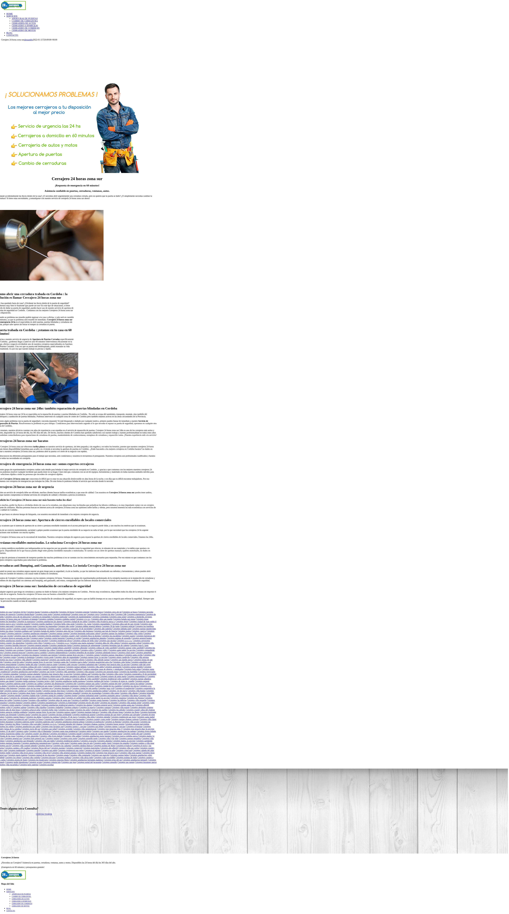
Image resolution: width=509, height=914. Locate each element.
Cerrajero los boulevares (38, 760)
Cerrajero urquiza (44, 698)
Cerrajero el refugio (92, 750)
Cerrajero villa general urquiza (63, 753)
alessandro (28, 40)
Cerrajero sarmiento (144, 741)
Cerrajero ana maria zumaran (82, 643)
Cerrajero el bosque (134, 726)
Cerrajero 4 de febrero (38, 679)
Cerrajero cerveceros (141, 641)
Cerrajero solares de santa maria (113, 676)
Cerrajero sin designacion (54, 683)
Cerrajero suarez (128, 636)
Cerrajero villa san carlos (128, 748)
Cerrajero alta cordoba (31, 757)
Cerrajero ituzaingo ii (62, 688)
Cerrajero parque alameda (29, 674)
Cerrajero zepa (146, 624)
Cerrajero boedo (70, 695)
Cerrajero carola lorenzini (54, 638)
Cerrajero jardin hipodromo (16, 762)
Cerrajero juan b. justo (139, 645)
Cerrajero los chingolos (36, 629)
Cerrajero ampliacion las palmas (122, 731)
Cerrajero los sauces (39, 714)
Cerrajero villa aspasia (85, 672)
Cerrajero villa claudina (36, 707)
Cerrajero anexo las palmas (133, 683)
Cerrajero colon (58, 698)
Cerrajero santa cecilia (133, 655)
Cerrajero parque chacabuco (112, 655)
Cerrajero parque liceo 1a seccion (93, 657)
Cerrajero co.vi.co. (49, 724)
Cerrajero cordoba (46, 619)
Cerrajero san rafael (49, 729)
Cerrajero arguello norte (88, 738)
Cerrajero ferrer (122, 621)
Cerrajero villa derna (129, 695)
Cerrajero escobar (46, 765)
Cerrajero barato (33, 612)
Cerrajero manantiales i (101, 624)
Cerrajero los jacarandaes (90, 693)
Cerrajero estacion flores (59, 760)
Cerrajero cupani (19, 629)
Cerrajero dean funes (26, 693)
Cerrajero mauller (33, 750)
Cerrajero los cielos (66, 710)
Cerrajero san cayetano (14, 650)
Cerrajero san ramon (125, 762)
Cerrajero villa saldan (72, 736)
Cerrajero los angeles (120, 743)
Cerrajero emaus (31, 650)
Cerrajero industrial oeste (88, 695)
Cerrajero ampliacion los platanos (50, 693)
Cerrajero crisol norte (126, 652)
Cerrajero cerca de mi (113, 612)
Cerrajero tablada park (122, 629)
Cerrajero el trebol (86, 686)
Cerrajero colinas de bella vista (85, 641)
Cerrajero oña (70, 683)
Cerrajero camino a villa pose (142, 743)
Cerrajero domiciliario (25, 614)
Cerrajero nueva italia (78, 662)
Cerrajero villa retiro (86, 717)
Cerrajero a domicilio (49, 612)
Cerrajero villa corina (134, 633)
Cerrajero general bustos (141, 638)
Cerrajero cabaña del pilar (143, 750)
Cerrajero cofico (87, 650)
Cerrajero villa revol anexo (22, 753)
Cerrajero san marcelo (100, 755)
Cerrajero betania (15, 703)
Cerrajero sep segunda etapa (106, 672)
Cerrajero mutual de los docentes (41, 755)
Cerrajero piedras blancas (82, 745)
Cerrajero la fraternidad (67, 703)
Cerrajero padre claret (102, 743)
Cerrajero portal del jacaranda (89, 762)
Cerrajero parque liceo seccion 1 (71, 655)
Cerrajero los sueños (99, 710)
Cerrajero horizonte (148, 712)
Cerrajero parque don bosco (53, 691)
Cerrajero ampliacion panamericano (36, 743)
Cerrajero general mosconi (14, 652)
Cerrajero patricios (14, 633)
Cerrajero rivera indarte (146, 731)
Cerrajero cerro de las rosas (29, 688)
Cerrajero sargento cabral (130, 643)
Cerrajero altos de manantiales (66, 657)
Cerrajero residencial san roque (40, 686)
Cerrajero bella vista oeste (64, 624)
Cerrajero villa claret (147, 719)
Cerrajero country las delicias (37, 734)
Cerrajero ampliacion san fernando (19, 741)
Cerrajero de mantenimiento (79, 617)
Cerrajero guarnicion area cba (99, 662)
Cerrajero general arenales (38, 645)
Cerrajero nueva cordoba (36, 652)
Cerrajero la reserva (87, 707)
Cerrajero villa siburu (75, 691)
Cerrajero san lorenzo (49, 655)
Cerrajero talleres (30, 703)
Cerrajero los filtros (12, 724)
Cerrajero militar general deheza (88, 626)
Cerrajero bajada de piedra (44, 631)
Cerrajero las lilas (98, 674)
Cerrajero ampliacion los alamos (49, 621)
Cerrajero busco (96, 612)
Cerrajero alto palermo (102, 629)
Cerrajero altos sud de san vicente (126, 624)
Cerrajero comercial (74, 748)
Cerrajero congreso (118, 698)
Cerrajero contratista (100, 617)
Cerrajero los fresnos (135, 698)
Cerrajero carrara (93, 655)
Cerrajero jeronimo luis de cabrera (115, 645)
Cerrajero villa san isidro (44, 741)
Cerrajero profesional (61, 614)
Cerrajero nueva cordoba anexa (125, 736)
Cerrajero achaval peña (30, 710)
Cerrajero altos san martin (101, 619)
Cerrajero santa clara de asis (81, 743)
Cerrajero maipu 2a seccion (124, 741)
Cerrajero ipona (23, 714)
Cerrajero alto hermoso (83, 631)
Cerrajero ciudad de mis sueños (85, 688)
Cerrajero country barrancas (53, 667)
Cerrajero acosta (35, 762)
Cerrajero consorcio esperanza (65, 686)
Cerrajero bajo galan (132, 669)
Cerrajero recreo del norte (88, 703)
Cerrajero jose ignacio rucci (107, 753)
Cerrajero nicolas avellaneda (59, 714)
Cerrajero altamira (104, 741)
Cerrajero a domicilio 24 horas (139, 617)
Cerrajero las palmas (50, 717)
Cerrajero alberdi (142, 705)
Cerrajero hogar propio (114, 724)
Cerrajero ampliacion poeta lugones (96, 736)
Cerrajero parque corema (58, 633)
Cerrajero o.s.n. (62, 643)
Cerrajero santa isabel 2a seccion (96, 698)
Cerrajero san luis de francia (105, 631)
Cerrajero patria (36, 638)
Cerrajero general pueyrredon (137, 724)
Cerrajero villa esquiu (121, 707)
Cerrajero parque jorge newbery (35, 641)
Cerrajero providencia (58, 734)
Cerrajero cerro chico (34, 643)
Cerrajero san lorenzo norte (25, 626)
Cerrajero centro (9, 657)
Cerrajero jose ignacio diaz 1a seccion (56, 674)
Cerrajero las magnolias (54, 719)
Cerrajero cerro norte (68, 738)
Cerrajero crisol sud (124, 750)
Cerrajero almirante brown (106, 652)
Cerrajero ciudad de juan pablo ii (142, 621)
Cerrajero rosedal (41, 669)
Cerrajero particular (59, 617)
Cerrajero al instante (29, 619)
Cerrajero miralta (14, 695)
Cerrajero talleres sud (81, 674)
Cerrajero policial (127, 626)
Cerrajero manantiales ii (137, 676)
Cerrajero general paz (13, 738)
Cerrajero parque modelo (132, 667)
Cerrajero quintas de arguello (119, 638)
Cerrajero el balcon (124, 745)
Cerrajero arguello (109, 762)
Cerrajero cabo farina (121, 662)
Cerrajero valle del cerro (140, 664)
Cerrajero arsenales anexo (109, 695)
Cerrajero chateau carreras (94, 724)
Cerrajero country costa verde (97, 719)
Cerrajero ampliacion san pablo (27, 726)
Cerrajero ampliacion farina (60, 645)
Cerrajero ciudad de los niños (75, 621)
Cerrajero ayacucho (88, 741)
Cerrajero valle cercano (67, 664)
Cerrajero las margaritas (47, 626)
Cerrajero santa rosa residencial (65, 731)
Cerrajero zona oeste (117, 617)
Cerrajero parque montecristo (144, 629)
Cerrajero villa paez (57, 669)
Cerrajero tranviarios (91, 748)
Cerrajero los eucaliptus (111, 636)
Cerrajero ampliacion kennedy (135, 760)
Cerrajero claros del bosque (17, 679)
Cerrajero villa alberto (129, 693)
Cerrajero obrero (78, 660)
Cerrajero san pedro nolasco (59, 679)
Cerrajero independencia (57, 652)
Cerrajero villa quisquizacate (85, 729)
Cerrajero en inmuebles (41, 617)
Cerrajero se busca (129, 612)
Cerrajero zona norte (43, 614)
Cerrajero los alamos (83, 705)
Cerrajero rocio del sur (30, 729)
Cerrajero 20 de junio (111, 626)
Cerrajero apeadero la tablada (73, 676)
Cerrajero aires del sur (64, 631)
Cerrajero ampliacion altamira (94, 638)
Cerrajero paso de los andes (25, 636)
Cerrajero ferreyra (45, 745)
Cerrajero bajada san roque (124, 619)
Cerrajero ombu (92, 676)
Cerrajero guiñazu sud (23, 631)
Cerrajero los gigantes (109, 703)
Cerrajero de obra (107, 614)
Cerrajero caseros (54, 629)
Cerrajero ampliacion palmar (96, 691)
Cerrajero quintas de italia (126, 757)
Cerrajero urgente (82, 612)
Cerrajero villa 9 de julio (108, 738)
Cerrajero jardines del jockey (98, 681)
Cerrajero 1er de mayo (117, 691)
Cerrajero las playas (130, 686)
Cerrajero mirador (102, 717)
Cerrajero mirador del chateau (70, 724)
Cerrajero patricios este (44, 722)
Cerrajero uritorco (71, 707)
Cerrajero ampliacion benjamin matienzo (86, 760)
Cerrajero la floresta (113, 722)
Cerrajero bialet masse (113, 734)
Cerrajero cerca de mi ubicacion (17, 617)
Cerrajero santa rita (61, 662)
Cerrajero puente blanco (15, 717)
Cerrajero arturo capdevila (119, 657)
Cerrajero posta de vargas (92, 734)
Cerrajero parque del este (110, 683)
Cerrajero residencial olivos (60, 641)
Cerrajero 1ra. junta (83, 624)
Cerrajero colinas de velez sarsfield (102, 648)
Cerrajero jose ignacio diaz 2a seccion (114, 664)
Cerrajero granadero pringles (68, 650)
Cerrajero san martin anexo (121, 660)
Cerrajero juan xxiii (106, 688)
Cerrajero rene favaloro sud (52, 726)
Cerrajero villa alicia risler (82, 757)
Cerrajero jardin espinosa (25, 681)
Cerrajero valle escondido (104, 757)
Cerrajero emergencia (136, 614)
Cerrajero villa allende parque (97, 660)
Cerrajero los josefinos (144, 626)
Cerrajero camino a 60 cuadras (17, 748)
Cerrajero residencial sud (17, 719)
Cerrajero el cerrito (73, 638)
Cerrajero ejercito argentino (48, 636)
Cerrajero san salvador (130, 714)
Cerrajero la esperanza (26, 621)
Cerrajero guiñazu (63, 757)
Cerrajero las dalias (33, 717)
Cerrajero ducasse (48, 757)
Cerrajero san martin (100, 731)
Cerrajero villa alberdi (22, 660)
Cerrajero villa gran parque (130, 753)
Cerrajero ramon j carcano (115, 726)
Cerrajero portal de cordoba (51, 695)
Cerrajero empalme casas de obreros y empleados (102, 669)
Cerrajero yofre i (101, 650)
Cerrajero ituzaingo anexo (146, 762)
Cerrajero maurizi (23, 624)
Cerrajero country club (69, 636)
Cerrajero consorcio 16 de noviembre (77, 629)
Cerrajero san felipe (95, 726)
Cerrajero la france (35, 719)
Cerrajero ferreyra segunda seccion (15, 638)
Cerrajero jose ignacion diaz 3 (109, 729)
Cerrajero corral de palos (13, 662)
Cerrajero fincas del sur (40, 748)
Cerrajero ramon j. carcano (75, 726)
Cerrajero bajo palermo (28, 765)
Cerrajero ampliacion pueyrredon (24, 672)
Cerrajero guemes (57, 748)
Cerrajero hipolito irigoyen (15, 645)
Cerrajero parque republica (130, 738)
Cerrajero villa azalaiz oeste (129, 703)
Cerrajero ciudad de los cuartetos (108, 686)
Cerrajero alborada (79, 648)
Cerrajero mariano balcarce (87, 712)
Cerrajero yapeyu (138, 631)
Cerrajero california (74, 669)
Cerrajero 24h (120, 614)
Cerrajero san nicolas (107, 641)
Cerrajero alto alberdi (109, 748)
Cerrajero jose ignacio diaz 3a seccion (138, 729)
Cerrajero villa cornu (114, 674)
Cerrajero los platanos (30, 655)
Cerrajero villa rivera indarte (51, 736)
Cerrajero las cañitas (34, 683)
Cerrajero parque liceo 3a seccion (41, 712)
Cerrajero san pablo (49, 750)
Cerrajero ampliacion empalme (35, 633)
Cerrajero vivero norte (44, 657)
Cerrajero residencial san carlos (71, 750)
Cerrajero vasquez (103, 707)
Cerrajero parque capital (66, 712)
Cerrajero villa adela (95, 667)
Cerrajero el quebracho (94, 722)
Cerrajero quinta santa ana (123, 705)
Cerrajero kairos (124, 631)
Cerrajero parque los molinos (112, 633)
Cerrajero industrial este (88, 664)
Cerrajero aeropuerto (113, 667)
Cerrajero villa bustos (136, 691)
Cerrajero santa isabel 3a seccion (122, 650)
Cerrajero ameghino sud (141, 662)
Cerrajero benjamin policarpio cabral (84, 633)
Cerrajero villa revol (42, 753)
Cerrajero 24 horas (66, 612)
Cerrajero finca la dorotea (90, 636)
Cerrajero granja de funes (16, 760)
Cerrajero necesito (145, 612)
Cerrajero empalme (10, 674)
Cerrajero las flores (131, 712)
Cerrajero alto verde (66, 626)
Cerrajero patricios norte (24, 722)
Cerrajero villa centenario (79, 755)
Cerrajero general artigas (33, 648)
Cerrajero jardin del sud (132, 734)
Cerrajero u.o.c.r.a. (124, 641)
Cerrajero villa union (110, 693)
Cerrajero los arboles (116, 710)
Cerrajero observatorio (51, 676)
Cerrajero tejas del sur (113, 760)
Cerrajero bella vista (49, 710)
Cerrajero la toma (20, 700)
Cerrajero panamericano (47, 703)
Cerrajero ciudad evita (30, 695)
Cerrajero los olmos (13, 757)
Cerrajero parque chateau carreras (125, 719)
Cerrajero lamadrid (72, 693)
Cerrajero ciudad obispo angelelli (57, 648)
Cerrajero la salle (108, 750)
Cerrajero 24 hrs (19, 612)
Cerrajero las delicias (117, 700)
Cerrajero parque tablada (76, 667)
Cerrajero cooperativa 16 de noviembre (140, 674)
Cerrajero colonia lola (52, 762)
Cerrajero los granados (16, 686)
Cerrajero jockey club (45, 681)
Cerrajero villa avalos (130, 722)
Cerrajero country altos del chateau (140, 710)
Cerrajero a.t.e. (145, 686)
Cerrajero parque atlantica (140, 679)
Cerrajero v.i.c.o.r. (83, 619)
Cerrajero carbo (21, 731)
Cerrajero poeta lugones (99, 700)
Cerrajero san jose (68, 762)
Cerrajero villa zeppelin (136, 700)
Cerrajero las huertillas (128, 672)
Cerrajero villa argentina (65, 672)
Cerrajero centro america (11, 705)
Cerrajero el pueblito (79, 700)
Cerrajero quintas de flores (104, 745)
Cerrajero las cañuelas (62, 745)
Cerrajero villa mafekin (37, 700)
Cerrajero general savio (102, 705)
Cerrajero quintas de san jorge (108, 714)
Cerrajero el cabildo (74, 698)
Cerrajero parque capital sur (15, 691)
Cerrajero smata (62, 755)
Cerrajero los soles (82, 710)
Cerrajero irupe (142, 619)
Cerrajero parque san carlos (88, 683)
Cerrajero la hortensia (26, 657)
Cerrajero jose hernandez (74, 719)
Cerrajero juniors (52, 738)
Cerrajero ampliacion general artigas (69, 722)
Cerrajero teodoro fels (86, 753)
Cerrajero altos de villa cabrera (107, 643)
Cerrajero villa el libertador (40, 731)
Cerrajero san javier (46, 672)
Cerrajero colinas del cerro (31, 667)
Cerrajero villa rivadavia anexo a (101, 621)
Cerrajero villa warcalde (31, 724)
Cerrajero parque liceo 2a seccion (38, 662)
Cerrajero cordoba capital (64, 619)
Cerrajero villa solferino (23, 669)
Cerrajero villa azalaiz (31, 705)
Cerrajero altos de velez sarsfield (85, 679)
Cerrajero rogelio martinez (42, 624)
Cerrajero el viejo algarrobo (27, 736)
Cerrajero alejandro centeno (141, 707)
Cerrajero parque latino (119, 755)
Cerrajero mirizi (84, 731)
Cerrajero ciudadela (55, 707)
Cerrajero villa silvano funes (111, 712)
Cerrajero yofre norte (60, 743)
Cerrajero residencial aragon (83, 714)
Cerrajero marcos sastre (48, 664)
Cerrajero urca (47, 688)
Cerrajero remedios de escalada (81, 652)
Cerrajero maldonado (16, 750)
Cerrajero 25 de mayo (68, 717)
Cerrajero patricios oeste (15, 683)
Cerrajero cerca (93, 614)
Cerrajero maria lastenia (17, 755)
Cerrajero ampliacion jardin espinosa (70, 681)
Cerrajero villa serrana (139, 657)
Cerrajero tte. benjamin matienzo (22, 698)
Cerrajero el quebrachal (124, 688)
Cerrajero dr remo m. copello (122, 681)
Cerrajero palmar (19, 707)
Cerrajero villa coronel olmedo (24, 745)
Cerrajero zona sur (78, 614)
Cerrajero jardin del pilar (27, 664)
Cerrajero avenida (65, 729)
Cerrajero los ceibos (47, 650)
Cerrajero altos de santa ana (59, 700)
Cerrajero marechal (40, 660)
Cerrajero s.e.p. (49, 643)
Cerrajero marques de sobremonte (86, 645)
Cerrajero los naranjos (11, 655)
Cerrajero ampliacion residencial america (58, 705)
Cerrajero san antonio (32, 676)
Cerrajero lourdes (34, 691)
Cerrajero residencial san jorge (123, 717)
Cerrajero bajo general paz (34, 738)
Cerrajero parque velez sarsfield (130, 648)
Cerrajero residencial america (67, 741)
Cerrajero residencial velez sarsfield (114, 679)
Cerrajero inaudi (75, 734)
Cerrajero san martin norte (59, 660)
